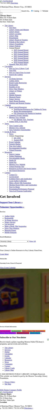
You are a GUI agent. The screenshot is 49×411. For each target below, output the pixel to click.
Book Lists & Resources (18, 107)
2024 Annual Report (21, 52)
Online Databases (15, 156)
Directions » (28, 408)
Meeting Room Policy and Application (23, 185)
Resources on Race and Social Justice (22, 169)
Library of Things (15, 91)
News (11, 134)
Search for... (26, 11)
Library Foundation (16, 44)
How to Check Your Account (19, 73)
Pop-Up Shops (14, 187)
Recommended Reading (17, 148)
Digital (7, 352)
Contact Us (13, 175)
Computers (8, 364)
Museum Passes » (23, 333)
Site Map (8, 384)
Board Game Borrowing (18, 83)
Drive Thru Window (16, 89)
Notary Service (14, 99)
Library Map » (35, 333)
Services (8, 77)
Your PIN (12, 70)
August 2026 (18, 140)
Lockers (12, 93)
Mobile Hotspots (15, 95)
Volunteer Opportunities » (12, 207)
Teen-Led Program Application (20, 191)
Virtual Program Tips (16, 166)
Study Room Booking (17, 101)
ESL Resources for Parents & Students (27, 113)
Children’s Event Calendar (18, 115)
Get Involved (14, 177)
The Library (9, 26)
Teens (7, 124)
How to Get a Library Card (19, 68)
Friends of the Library (17, 42)
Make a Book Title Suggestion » (33, 331)
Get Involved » (5, 331)
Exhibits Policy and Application (20, 179)
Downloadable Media (17, 158)
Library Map (13, 36)
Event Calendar (14, 142)
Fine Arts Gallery (15, 146)
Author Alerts (14, 81)
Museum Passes (15, 97)
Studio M (12, 160)
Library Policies (15, 46)
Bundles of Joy (14, 87)
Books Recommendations (23, 111)
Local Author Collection (18, 181)
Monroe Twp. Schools (17, 117)
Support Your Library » (11, 202)
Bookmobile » (16, 331)
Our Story (12, 28)
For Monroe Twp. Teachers (23, 120)
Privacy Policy (10, 382)
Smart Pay (13, 162)
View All (32, 241)
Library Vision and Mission (19, 30)
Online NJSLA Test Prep (18, 122)
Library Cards (10, 368)
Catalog (37, 11)
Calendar (8, 358)
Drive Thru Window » (8, 333)
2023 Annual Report (21, 54)
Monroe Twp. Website (17, 164)
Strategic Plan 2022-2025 (18, 64)
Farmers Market (15, 144)
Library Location (15, 34)
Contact (7, 173)
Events (7, 356)
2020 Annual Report (21, 60)
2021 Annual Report (21, 58)
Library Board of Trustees (18, 40)
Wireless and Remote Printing (19, 103)
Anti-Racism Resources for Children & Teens (30, 109)
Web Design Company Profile (11, 390)
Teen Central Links (16, 126)
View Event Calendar (7, 268)
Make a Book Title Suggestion (20, 183)
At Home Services (15, 79)
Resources (8, 152)
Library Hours (14, 32)
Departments (13, 38)
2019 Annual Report (21, 62)
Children (8, 105)
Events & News (10, 132)
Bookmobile (13, 85)
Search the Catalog (16, 75)
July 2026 (17, 138)
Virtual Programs (15, 150)
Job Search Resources (17, 171)
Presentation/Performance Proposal (21, 189)
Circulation (9, 66)
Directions (14, 3)
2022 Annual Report (21, 56)
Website (45, 11)
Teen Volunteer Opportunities (19, 130)
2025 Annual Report (21, 50)
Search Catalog (14, 154)
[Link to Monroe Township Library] (6, 1)
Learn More (4, 254)
